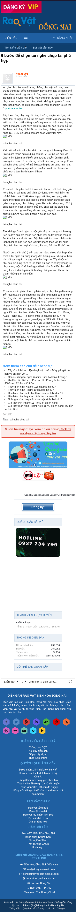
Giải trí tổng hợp (38, 821)
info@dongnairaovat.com (41, 869)
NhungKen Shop (38, 840)
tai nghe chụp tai (19, 419)
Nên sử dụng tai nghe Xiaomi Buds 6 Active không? (37, 377)
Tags (5, 419)
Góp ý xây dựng (38, 754)
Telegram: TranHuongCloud (39, 892)
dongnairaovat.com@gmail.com (41, 873)
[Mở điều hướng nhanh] (70, 681)
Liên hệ (51, 908)
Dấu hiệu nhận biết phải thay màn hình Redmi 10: (36, 393)
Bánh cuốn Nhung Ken (38, 836)
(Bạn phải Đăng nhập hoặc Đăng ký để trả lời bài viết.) (49, 495)
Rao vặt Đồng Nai (40, 883)
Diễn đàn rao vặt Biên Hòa (33, 902)
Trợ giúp (61, 908)
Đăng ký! (38, 507)
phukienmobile (13, 108)
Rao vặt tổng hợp (38, 807)
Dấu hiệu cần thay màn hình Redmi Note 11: (33, 396)
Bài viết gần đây (43, 47)
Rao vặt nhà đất (38, 811)
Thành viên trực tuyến (34, 615)
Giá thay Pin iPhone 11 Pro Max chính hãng (32, 402)
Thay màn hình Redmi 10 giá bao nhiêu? (31, 389)
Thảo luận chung (38, 757)
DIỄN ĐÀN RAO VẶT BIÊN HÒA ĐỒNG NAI (37, 695)
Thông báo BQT (38, 747)
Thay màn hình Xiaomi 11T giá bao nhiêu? (32, 386)
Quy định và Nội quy (33, 908)
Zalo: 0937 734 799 (40, 887)
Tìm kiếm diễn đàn (15, 47)
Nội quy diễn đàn (38, 750)
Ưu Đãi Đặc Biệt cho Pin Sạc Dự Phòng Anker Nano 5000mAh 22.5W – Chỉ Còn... (35, 382)
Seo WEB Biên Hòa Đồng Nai (38, 833)
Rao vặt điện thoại (38, 818)
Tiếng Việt (14, 908)
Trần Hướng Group (38, 843)
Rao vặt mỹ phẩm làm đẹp (38, 814)
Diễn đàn (10, 37)
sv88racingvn (23, 622)
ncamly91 (22, 73)
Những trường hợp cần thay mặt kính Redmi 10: (35, 399)
